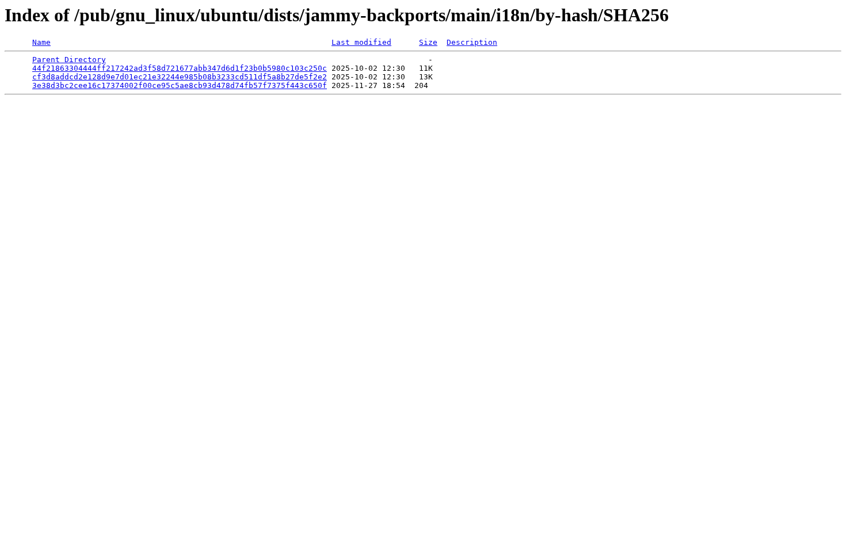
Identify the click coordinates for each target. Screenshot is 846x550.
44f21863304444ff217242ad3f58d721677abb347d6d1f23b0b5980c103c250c (179, 68)
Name (41, 42)
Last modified (361, 42)
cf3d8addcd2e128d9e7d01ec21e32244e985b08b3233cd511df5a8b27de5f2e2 (179, 76)
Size (428, 42)
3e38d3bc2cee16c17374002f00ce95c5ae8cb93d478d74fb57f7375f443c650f (179, 85)
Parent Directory (69, 59)
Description (472, 42)
